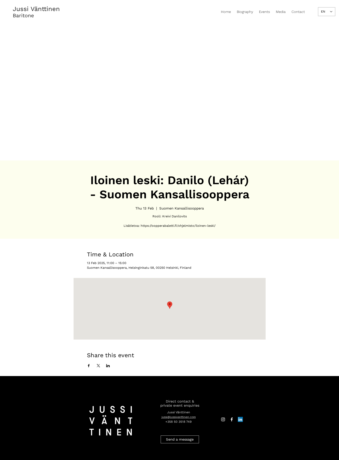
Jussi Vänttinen (36, 9)
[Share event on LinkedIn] (108, 365)
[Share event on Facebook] (89, 365)
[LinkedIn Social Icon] (240, 419)
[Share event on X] (98, 365)
